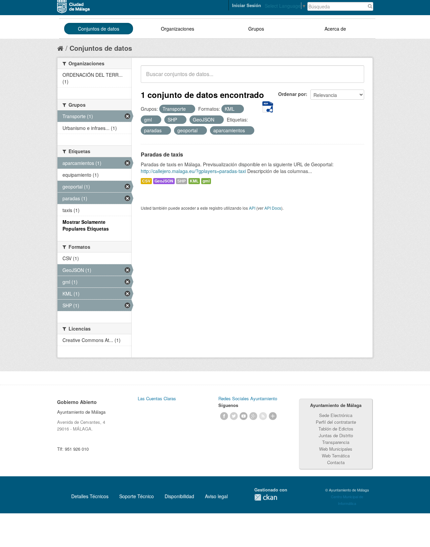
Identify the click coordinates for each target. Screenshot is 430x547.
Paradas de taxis (162, 154)
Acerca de (335, 28)
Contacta (336, 462)
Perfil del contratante (336, 422)
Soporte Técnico (136, 496)
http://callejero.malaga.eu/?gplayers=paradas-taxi (193, 171)
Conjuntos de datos (98, 28)
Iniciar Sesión (246, 5)
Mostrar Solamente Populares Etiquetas (85, 225)
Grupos (256, 28)
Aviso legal (216, 496)
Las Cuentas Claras (157, 398)
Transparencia (335, 442)
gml (206, 181)
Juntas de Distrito (336, 435)
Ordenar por (292, 94)
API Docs (272, 208)
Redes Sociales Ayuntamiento (247, 398)
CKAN (265, 497)
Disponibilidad (179, 496)
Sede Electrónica (335, 415)
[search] (354, 78)
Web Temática (336, 455)
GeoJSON (164, 181)
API (252, 208)
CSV (146, 181)
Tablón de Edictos (335, 428)
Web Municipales (335, 449)
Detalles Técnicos (90, 496)
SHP (181, 181)
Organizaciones (177, 28)
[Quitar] (189, 109)
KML (194, 181)
